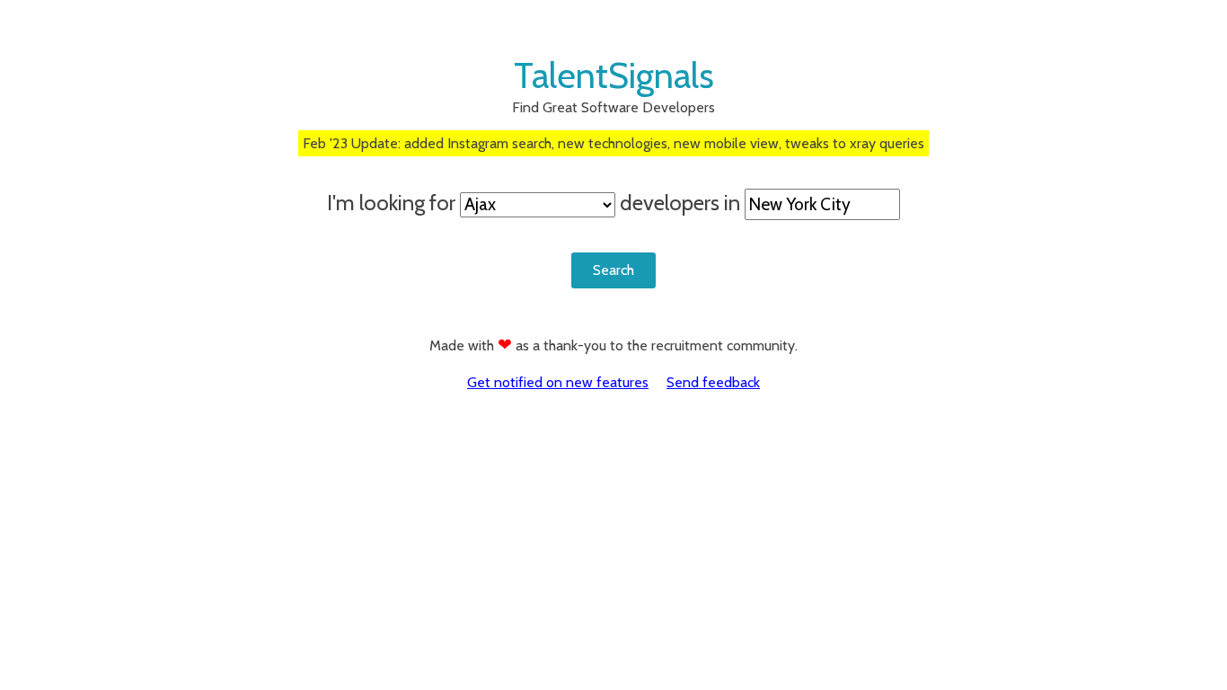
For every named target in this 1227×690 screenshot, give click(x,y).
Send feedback (713, 382)
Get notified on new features (558, 382)
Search (613, 270)
